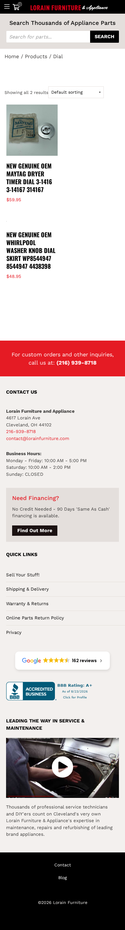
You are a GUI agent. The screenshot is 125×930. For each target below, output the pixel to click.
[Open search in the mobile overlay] (62, 37)
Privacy (14, 632)
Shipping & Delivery (27, 589)
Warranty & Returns (27, 603)
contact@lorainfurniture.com (37, 438)
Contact (62, 864)
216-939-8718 (21, 431)
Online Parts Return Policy (35, 618)
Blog (62, 877)
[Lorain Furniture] (69, 6)
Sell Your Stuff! (22, 575)
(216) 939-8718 (76, 362)
